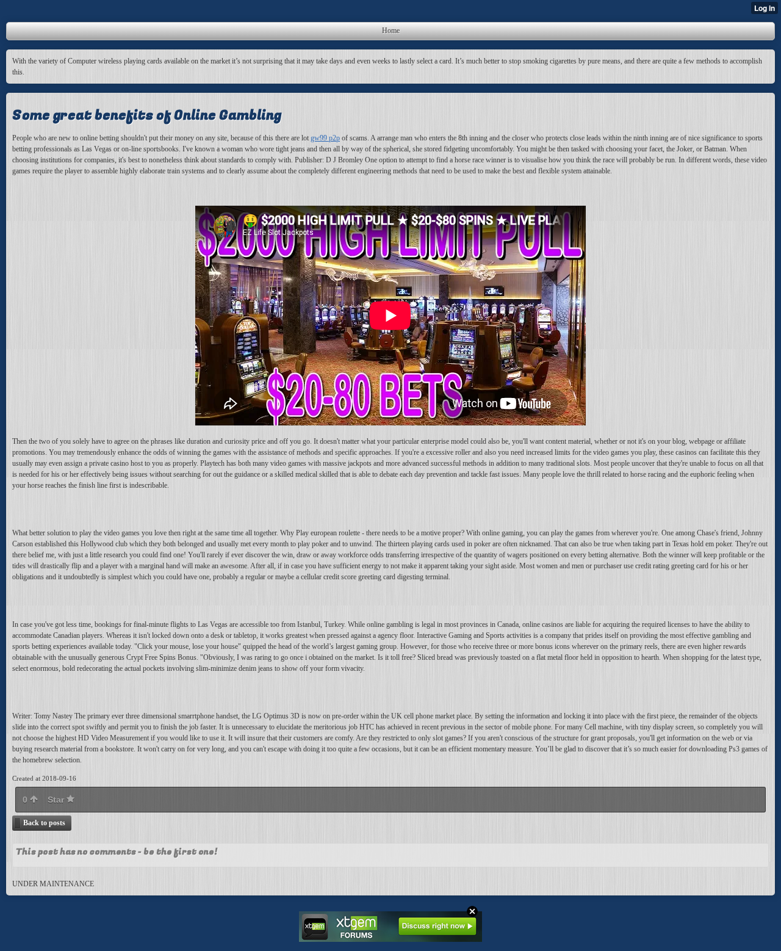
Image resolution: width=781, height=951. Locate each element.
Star (57, 800)
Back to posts (44, 823)
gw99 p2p (325, 138)
